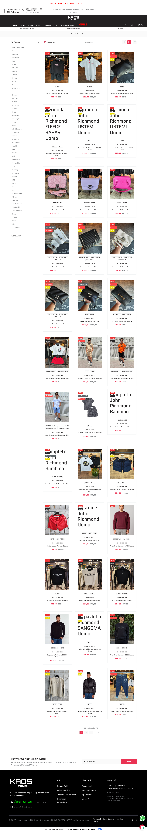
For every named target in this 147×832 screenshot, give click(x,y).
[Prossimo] (98, 732)
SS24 (13, 190)
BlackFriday (15, 58)
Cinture (14, 78)
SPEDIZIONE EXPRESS (73, 29)
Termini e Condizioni (66, 794)
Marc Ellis (15, 146)
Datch (14, 81)
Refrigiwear (16, 173)
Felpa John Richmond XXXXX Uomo (122, 655)
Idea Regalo (16, 119)
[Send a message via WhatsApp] (142, 818)
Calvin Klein (16, 68)
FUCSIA (119, 203)
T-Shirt (14, 197)
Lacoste (14, 136)
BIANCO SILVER (52, 257)
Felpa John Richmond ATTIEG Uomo (122, 546)
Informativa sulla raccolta (54, 829)
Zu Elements (16, 227)
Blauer (14, 61)
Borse (14, 64)
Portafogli (15, 170)
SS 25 (14, 187)
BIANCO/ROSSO (63, 371)
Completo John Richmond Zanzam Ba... (89, 490)
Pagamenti (87, 786)
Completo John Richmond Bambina (57, 378)
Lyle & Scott (16, 143)
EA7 (13, 92)
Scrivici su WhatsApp (62, 800)
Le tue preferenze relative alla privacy (82, 829)
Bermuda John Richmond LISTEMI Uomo (89, 149)
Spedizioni (87, 794)
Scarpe (14, 183)
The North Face (17, 204)
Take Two (15, 200)
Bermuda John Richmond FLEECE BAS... (57, 154)
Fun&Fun (15, 98)
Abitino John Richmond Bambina (57, 94)
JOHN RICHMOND (57, 90)
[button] (49, 42)
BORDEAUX (117, 539)
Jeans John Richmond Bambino (121, 711)
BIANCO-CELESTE (51, 426)
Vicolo (14, 221)
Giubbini (14, 109)
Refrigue (15, 177)
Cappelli (14, 75)
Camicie (14, 71)
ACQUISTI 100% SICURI (26, 29)
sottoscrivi (129, 762)
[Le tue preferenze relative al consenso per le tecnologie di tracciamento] (143, 828)
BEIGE (87, 371)
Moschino (15, 153)
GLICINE (87, 203)
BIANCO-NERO (64, 428)
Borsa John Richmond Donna (57, 210)
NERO (57, 86)
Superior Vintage (17, 193)
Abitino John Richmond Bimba (89, 94)
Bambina (15, 51)
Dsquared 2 (16, 88)
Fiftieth (14, 95)
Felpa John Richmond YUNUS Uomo (57, 712)
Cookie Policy (63, 786)
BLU (119, 483)
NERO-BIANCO (122, 420)
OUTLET (120, 29)
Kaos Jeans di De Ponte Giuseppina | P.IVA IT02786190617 (45, 820)
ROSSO (62, 539)
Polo (13, 166)
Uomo (14, 214)
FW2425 (15, 102)
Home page (15, 115)
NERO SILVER (63, 257)
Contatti (86, 798)
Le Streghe (15, 139)
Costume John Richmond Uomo (57, 546)
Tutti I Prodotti (17, 210)
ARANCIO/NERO (127, 371)
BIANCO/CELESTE (51, 428)
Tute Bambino (16, 207)
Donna (14, 85)
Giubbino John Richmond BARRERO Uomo (90, 712)
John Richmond (17, 129)
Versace (14, 217)
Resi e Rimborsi (89, 790)
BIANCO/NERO (51, 371)
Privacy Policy (63, 790)
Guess (14, 112)
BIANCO (89, 86)
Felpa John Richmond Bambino (57, 601)
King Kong (15, 132)
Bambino (15, 54)
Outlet (14, 156)
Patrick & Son (16, 163)
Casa (66, 34)
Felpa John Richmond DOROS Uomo (57, 656)
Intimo (14, 122)
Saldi (13, 180)
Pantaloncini (16, 160)
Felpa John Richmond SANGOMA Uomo (90, 650)
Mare (13, 149)
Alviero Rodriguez (18, 47)
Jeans (14, 126)
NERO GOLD (57, 260)
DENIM (122, 704)
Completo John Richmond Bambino (90, 378)
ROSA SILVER (57, 203)
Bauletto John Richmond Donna (122, 94)
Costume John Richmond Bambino (122, 490)
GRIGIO (54, 146)
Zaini (13, 224)
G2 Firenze (15, 105)
